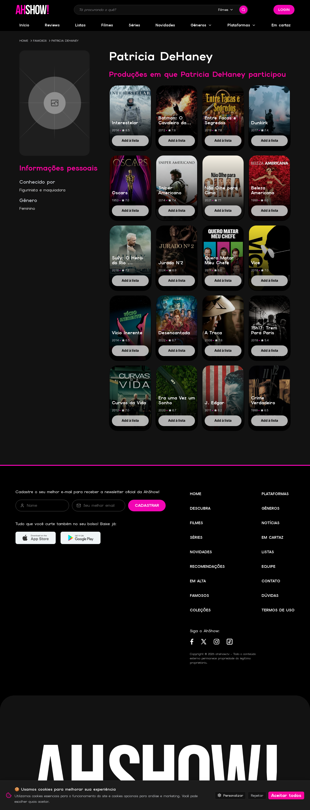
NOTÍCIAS (270, 523)
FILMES (196, 523)
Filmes (223, 10)
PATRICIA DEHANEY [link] (64, 41)
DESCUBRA (200, 508)
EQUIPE (268, 566)
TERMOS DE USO (278, 610)
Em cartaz (281, 25)
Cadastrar (147, 505)
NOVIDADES (201, 552)
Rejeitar (257, 795)
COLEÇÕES (200, 610)
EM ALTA (198, 581)
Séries (134, 25)
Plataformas (238, 25)
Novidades (165, 25)
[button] (32, 9)
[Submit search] (243, 10)
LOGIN (284, 10)
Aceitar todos (286, 795)
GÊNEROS (270, 508)
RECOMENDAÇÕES (207, 566)
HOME (23, 41)
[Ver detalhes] (130, 112)
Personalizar (233, 795)
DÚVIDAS (270, 595)
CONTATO (271, 581)
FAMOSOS (39, 41)
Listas (80, 25)
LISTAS (268, 552)
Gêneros (198, 25)
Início (24, 25)
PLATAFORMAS (275, 493)
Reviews (52, 25)
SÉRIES (196, 537)
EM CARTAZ (272, 537)
